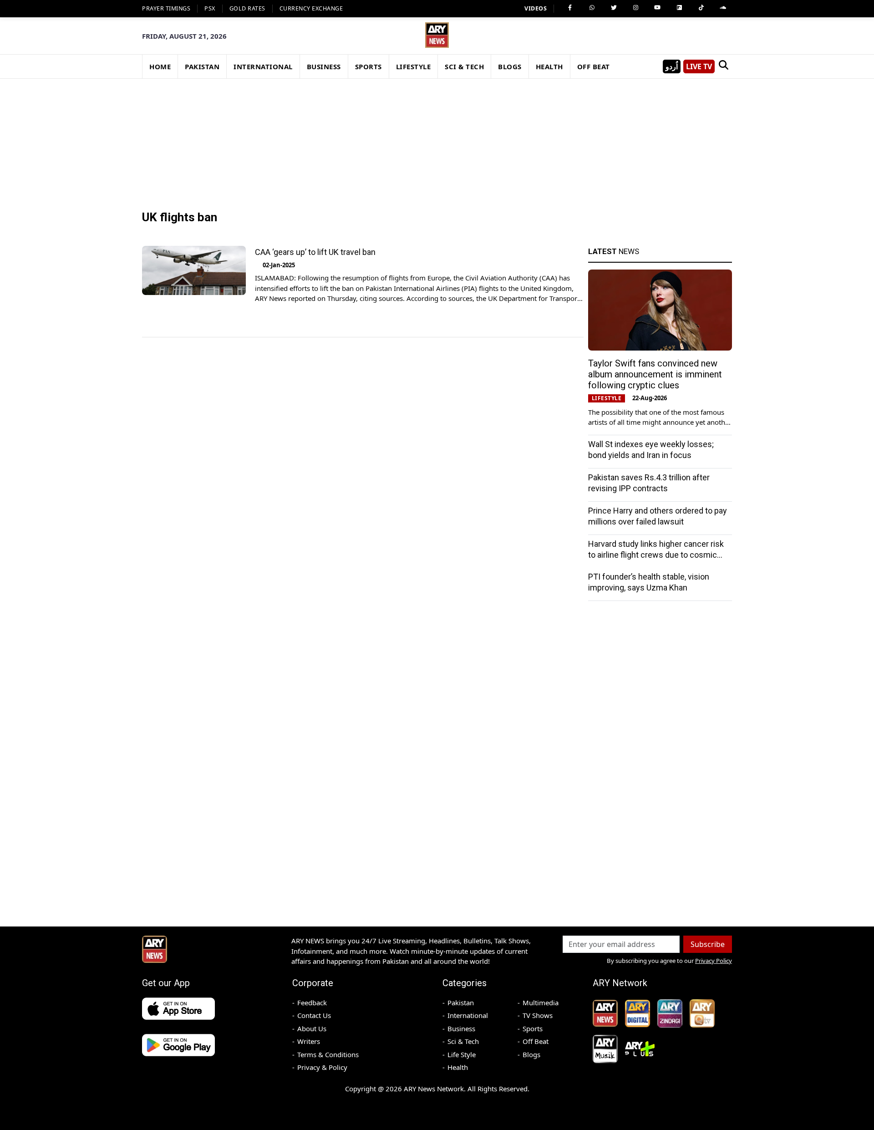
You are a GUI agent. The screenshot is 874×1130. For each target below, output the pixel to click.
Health (457, 1067)
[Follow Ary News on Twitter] (614, 8)
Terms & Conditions (328, 1054)
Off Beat (536, 1041)
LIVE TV (699, 66)
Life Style (461, 1054)
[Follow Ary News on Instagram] (635, 8)
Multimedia (541, 1002)
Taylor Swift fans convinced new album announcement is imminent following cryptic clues (655, 374)
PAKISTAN (202, 66)
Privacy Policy (713, 961)
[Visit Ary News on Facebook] (570, 8)
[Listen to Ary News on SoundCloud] (723, 8)
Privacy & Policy (322, 1067)
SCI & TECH (464, 66)
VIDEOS (535, 8)
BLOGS (510, 66)
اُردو (672, 66)
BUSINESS (324, 66)
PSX (209, 8)
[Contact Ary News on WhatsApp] (592, 8)
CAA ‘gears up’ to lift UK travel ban (316, 252)
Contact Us (314, 1015)
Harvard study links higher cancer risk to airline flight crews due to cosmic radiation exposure (656, 554)
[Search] (723, 66)
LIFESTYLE (413, 66)
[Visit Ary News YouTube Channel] (657, 8)
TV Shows (538, 1015)
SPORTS (368, 66)
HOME (160, 66)
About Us (311, 1028)
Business (461, 1028)
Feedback (312, 1002)
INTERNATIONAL (263, 66)
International (467, 1015)
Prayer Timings (166, 8)
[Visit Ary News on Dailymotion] (679, 8)
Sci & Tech (463, 1041)
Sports (533, 1028)
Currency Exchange (311, 8)
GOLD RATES (247, 8)
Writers (308, 1041)
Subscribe (708, 944)
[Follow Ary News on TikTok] (701, 8)
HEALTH (549, 66)
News (613, 251)
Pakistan (460, 1002)
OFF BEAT (593, 66)
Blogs (531, 1054)
